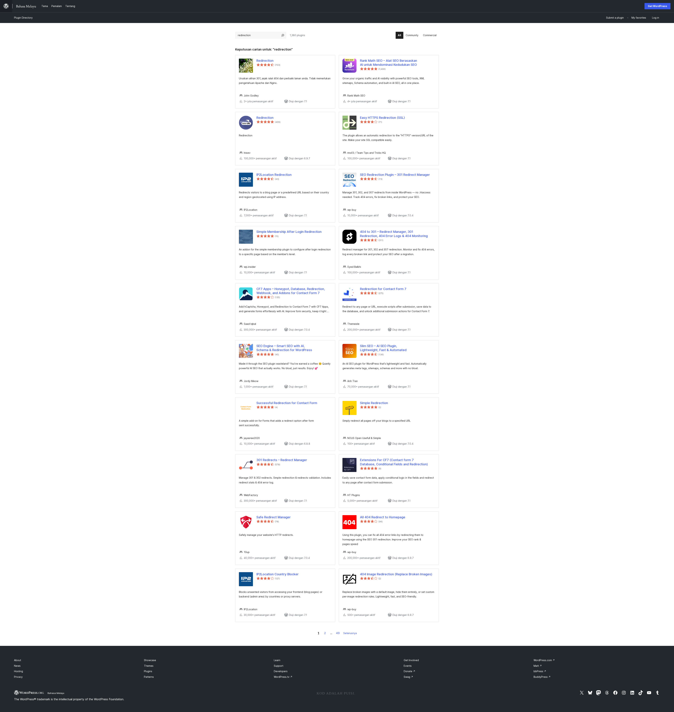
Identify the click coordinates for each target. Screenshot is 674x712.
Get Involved (411, 660)
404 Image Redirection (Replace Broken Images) (396, 574)
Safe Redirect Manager (273, 517)
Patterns (149, 676)
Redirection (264, 60)
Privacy (18, 676)
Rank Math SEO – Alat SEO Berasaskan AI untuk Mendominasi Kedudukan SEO (388, 62)
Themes (148, 665)
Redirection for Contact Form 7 (383, 289)
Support (278, 665)
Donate (409, 671)
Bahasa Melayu (56, 693)
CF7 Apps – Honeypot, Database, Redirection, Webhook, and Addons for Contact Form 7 (290, 291)
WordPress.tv (283, 676)
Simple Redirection (374, 403)
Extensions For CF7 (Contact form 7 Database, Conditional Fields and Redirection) (394, 462)
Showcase (150, 660)
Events (408, 665)
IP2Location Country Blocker (277, 574)
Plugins (148, 671)
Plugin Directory (23, 17)
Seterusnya (350, 633)
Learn (277, 660)
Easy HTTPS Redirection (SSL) (382, 117)
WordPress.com (544, 660)
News (17, 665)
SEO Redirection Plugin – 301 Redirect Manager (395, 175)
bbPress (540, 671)
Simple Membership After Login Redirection (289, 232)
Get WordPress (657, 6)
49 (338, 633)
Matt (538, 665)
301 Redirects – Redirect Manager (281, 460)
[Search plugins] (282, 35)
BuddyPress (542, 676)
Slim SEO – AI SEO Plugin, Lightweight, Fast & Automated (383, 348)
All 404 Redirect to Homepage (382, 517)
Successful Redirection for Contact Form (286, 403)
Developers (281, 671)
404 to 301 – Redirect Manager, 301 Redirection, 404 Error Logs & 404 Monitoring (394, 234)
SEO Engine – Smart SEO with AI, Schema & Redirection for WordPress (284, 348)
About (17, 660)
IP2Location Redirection (274, 175)
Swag (408, 676)
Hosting (18, 671)
